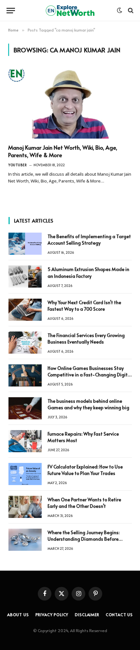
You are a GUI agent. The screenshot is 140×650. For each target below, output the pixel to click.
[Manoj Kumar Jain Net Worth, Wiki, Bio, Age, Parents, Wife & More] (70, 104)
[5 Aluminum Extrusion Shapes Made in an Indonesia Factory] (25, 276)
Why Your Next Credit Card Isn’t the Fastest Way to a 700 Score (84, 305)
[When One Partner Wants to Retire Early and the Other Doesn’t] (25, 507)
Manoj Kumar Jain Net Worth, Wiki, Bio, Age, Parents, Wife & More (62, 151)
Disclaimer (87, 614)
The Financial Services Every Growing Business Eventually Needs (86, 338)
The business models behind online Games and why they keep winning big (88, 404)
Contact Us (119, 614)
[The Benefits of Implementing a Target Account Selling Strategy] (25, 244)
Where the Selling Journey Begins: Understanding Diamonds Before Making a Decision (83, 538)
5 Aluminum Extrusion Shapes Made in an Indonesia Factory (88, 272)
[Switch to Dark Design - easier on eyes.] (119, 10)
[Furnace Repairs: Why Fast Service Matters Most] (25, 441)
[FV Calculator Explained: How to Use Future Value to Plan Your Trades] (25, 474)
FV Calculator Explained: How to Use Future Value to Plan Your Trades (85, 470)
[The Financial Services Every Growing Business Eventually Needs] (25, 343)
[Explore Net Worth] (70, 10)
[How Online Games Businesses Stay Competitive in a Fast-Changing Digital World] (25, 375)
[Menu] (11, 10)
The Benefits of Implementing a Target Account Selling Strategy (89, 239)
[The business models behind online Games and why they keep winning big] (25, 408)
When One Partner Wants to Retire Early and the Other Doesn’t (84, 502)
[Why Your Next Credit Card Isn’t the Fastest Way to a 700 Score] (25, 310)
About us (18, 614)
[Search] (130, 10)
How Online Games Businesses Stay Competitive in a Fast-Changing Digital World (90, 374)
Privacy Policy (52, 614)
